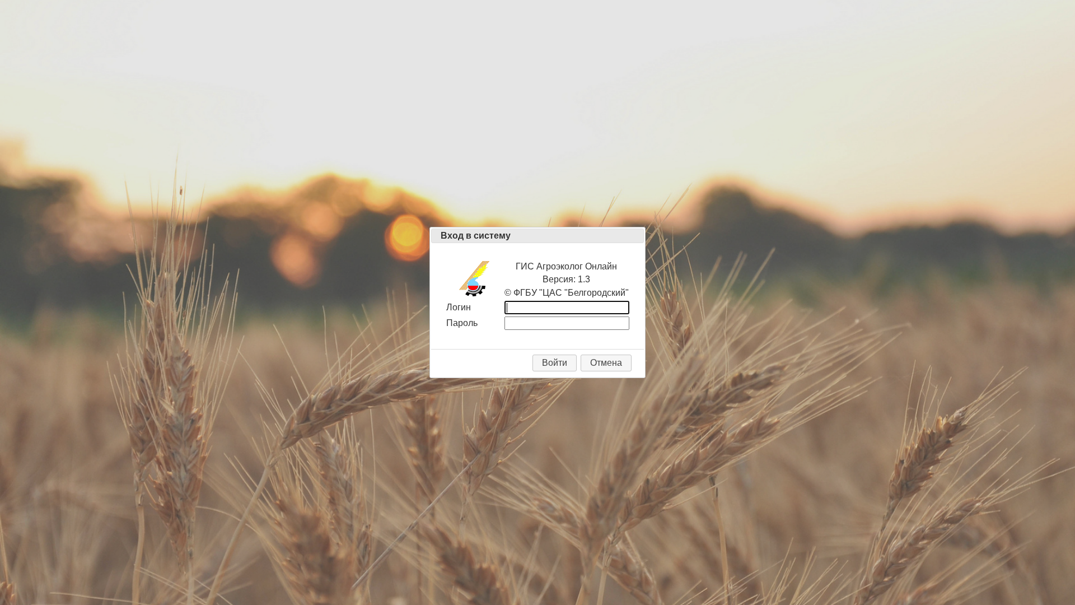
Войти (554, 362)
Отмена (606, 362)
